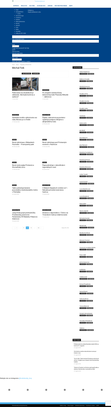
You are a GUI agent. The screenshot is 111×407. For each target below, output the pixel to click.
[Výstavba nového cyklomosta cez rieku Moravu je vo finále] (25, 109)
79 (31, 228)
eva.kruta (82, 115)
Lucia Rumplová (84, 196)
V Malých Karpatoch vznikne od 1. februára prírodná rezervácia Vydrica (55, 190)
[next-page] (42, 227)
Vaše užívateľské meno (18, 39)
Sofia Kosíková (84, 299)
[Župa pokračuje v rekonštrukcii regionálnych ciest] (55, 156)
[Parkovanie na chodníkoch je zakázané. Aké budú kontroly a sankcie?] (25, 84)
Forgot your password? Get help (20, 48)
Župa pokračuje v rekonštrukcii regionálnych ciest (53, 166)
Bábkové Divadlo (84, 79)
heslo (13, 44)
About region (71, 405)
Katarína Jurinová (85, 159)
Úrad (17, 10)
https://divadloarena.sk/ (84, 97)
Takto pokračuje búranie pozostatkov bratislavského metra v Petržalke (25, 190)
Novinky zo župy (16, 210)
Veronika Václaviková (86, 320)
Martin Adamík (84, 211)
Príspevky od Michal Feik (25, 64)
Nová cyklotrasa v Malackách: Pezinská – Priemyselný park (23, 143)
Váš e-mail (15, 57)
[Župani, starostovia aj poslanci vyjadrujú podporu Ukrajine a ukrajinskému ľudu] (55, 109)
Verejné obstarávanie (86, 313)
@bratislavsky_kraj (25, 378)
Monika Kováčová (85, 233)
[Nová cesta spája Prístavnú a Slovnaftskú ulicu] (25, 156)
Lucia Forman (84, 181)
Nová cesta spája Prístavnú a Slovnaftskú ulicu (23, 166)
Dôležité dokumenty (79, 405)
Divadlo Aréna (84, 94)
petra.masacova (84, 262)
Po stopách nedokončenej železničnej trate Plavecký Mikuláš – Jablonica (55, 95)
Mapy (70, 6)
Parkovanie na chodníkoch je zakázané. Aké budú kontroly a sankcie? (23, 95)
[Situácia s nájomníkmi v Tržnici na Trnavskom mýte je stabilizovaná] (55, 204)
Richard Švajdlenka (85, 284)
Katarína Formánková (86, 152)
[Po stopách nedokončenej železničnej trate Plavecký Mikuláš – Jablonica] (55, 84)
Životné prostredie (61, 6)
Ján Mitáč (82, 130)
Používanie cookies (90, 405)
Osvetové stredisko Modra (87, 247)
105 (38, 228)
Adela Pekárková (84, 72)
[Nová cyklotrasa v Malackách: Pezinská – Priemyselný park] (25, 133)
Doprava (16, 6)
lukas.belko (83, 203)
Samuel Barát (84, 291)
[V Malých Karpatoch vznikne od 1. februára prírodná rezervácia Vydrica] (55, 179)
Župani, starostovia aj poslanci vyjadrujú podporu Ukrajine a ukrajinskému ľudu (53, 120)
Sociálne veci (41, 6)
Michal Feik (83, 225)
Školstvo (24, 6)
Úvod (13, 64)
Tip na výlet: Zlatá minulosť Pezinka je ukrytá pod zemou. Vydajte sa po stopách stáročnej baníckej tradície (86, 360)
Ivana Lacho (83, 123)
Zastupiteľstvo (19, 12)
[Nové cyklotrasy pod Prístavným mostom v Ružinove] (55, 133)
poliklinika (82, 269)
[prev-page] (13, 227)
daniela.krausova (85, 86)
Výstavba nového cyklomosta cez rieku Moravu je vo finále (24, 119)
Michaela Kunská (84, 218)
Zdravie (50, 6)
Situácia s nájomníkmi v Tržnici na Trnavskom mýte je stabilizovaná (55, 214)
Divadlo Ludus (84, 108)
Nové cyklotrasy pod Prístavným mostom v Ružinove (54, 143)
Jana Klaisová (83, 137)
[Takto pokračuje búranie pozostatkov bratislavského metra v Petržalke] (25, 179)
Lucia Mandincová (85, 189)
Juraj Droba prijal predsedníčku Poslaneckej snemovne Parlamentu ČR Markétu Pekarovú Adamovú (24, 216)
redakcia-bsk (83, 277)
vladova (82, 328)
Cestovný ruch (46, 90)
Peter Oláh (83, 255)
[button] (97, 2)
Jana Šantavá (83, 145)
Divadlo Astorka (84, 101)
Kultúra (32, 6)
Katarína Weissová (85, 167)
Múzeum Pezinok (85, 240)
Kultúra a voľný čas (47, 210)
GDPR (13, 50)
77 (23, 228)
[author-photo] (18, 74)
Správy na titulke (46, 114)
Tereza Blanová (84, 306)
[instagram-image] (9, 390)
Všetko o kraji (63, 405)
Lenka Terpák (84, 174)
